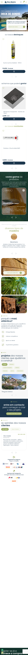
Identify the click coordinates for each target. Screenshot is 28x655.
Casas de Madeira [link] (7, 367)
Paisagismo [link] (20, 371)
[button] (3, 39)
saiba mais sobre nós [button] (12, 272)
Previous (12, 77)
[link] (10, 2)
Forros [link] (17, 367)
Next (16, 77)
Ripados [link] (12, 364)
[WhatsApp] (2, 650)
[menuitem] (4, 364)
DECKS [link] (12, 371)
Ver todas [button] (4, 429)
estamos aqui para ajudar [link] (14, 413)
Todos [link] (4, 364)
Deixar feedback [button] (15, 429)
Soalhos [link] (5, 371)
